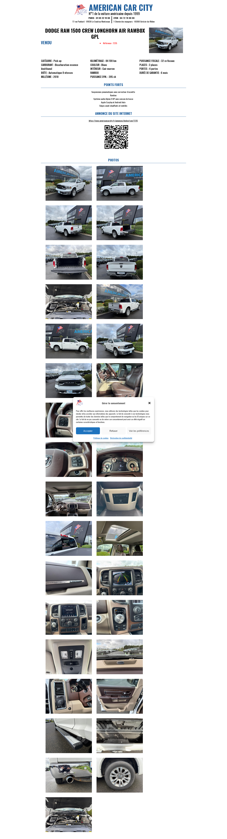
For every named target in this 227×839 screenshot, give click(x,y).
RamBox (94, 73)
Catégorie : (47, 61)
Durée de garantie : (149, 73)
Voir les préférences (139, 430)
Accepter (87, 430)
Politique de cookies (101, 438)
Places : (143, 65)
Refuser (113, 430)
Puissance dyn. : (99, 77)
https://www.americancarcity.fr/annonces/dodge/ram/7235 (113, 120)
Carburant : (47, 65)
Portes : (144, 69)
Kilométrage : (97, 61)
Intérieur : (96, 69)
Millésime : (47, 77)
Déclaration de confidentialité (121, 438)
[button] (149, 402)
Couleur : (95, 65)
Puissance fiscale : (149, 61)
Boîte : (44, 73)
